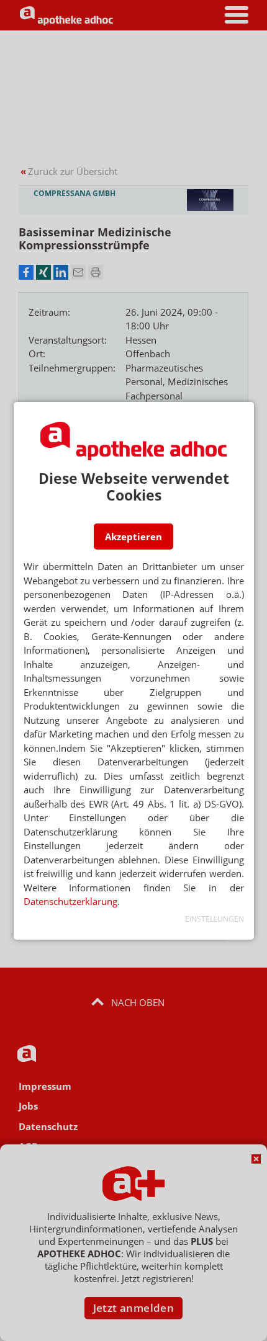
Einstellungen (214, 919)
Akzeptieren (133, 536)
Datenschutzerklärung (70, 901)
